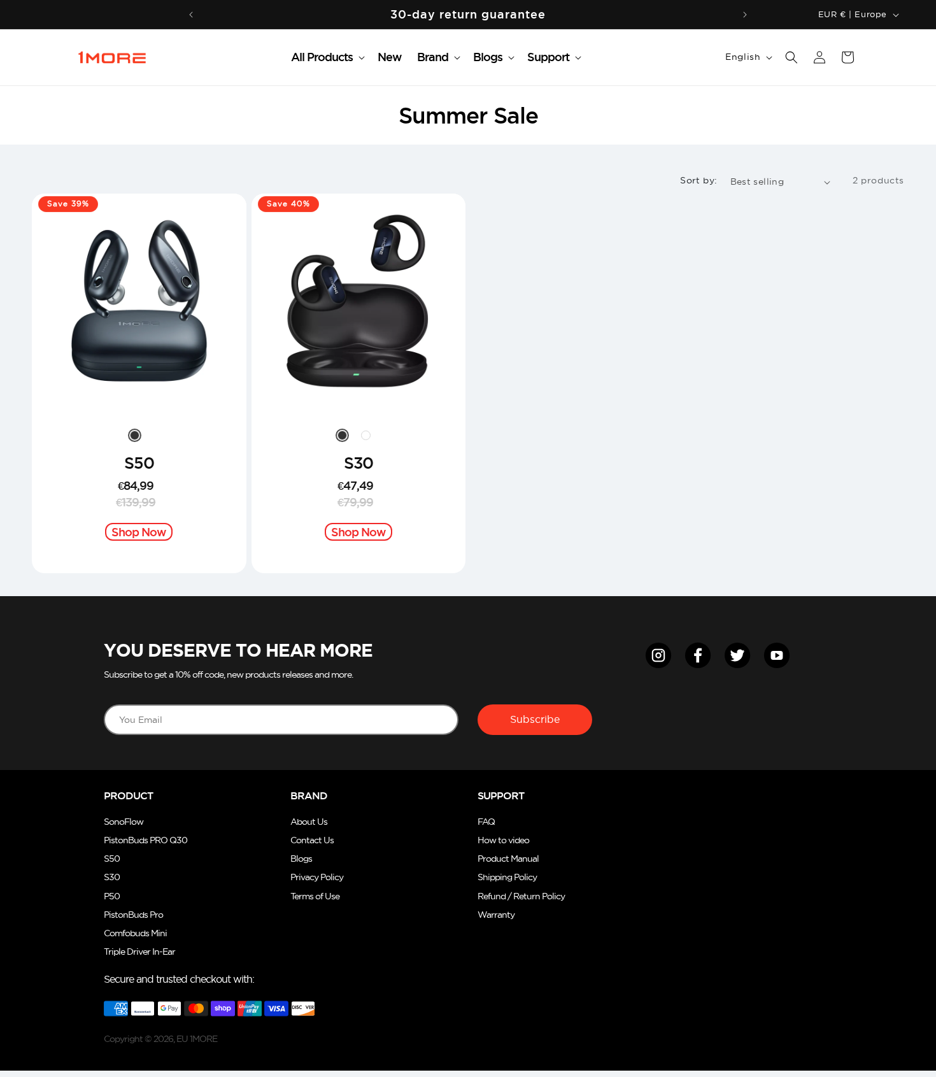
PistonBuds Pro (133, 914)
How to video (503, 840)
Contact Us (312, 840)
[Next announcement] (745, 15)
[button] (326, 57)
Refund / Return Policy (521, 896)
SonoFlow (123, 822)
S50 (139, 463)
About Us (308, 822)
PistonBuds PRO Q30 (145, 840)
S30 (358, 463)
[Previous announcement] (191, 15)
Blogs (301, 858)
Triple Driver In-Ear (139, 951)
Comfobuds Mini (135, 933)
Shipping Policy (507, 877)
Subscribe (535, 719)
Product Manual (508, 858)
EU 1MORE (196, 1039)
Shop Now (138, 531)
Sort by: (698, 180)
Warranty (496, 914)
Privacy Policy (316, 877)
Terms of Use (314, 896)
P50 (112, 896)
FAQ (486, 822)
